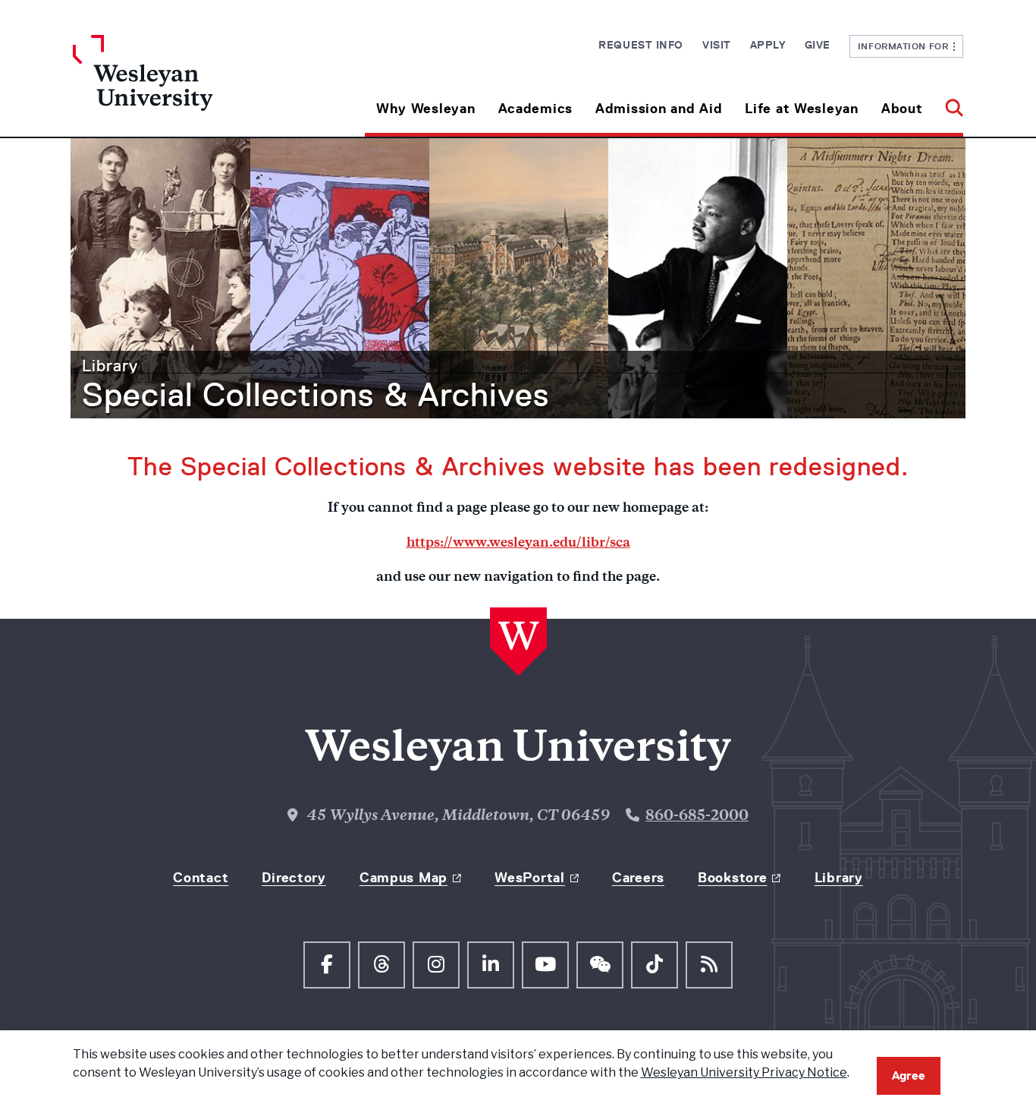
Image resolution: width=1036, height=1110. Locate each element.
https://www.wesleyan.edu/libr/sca (518, 544)
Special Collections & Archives (315, 395)
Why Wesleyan (426, 108)
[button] (948, 103)
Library (110, 365)
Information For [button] (906, 45)
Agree (908, 1075)
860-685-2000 (697, 817)
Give (817, 45)
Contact (200, 877)
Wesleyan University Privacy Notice (744, 1072)
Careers (638, 877)
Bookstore (732, 877)
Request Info (640, 45)
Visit (716, 45)
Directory (293, 877)
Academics (535, 108)
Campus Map (403, 877)
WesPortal (529, 877)
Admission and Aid (658, 108)
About (902, 108)
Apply (768, 45)
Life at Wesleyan (802, 108)
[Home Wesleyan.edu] (184, 86)
